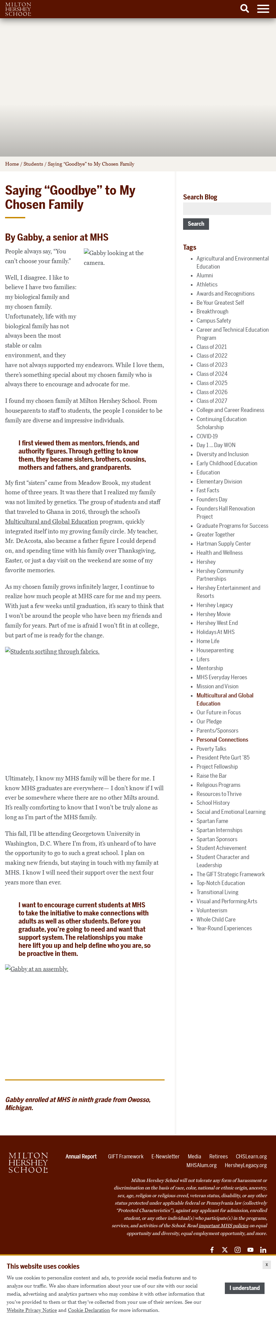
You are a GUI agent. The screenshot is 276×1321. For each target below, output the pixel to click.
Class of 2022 (212, 355)
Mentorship (210, 668)
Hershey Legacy (215, 605)
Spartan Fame (212, 821)
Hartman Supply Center (224, 543)
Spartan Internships (219, 830)
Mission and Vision (218, 686)
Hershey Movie (214, 614)
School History (213, 802)
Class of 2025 (212, 383)
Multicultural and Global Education (51, 521)
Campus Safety (214, 320)
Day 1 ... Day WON (216, 445)
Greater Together (216, 534)
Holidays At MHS (216, 632)
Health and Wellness (220, 552)
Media (194, 1156)
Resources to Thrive (219, 794)
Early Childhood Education (227, 463)
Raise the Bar (212, 775)
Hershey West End (217, 623)
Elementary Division (219, 481)
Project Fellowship (217, 766)
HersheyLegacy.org (246, 1165)
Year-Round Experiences (224, 928)
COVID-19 (207, 436)
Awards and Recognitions (225, 293)
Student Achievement (222, 848)
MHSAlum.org (201, 1165)
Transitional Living (217, 892)
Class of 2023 (212, 364)
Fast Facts (208, 490)
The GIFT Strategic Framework (231, 874)
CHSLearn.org (251, 1156)
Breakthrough (213, 311)
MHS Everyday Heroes (222, 677)
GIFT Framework (125, 1156)
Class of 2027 (212, 400)
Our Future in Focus (219, 712)
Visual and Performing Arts (227, 901)
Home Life (208, 641)
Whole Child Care (216, 919)
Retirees (218, 1156)
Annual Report (81, 1156)
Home (12, 164)
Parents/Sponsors (217, 730)
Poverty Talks (211, 748)
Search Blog (200, 197)
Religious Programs (218, 784)
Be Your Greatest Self (220, 302)
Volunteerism (212, 910)
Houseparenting (215, 650)
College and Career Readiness (230, 410)
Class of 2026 (212, 392)
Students (33, 164)
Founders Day (212, 499)
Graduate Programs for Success (232, 525)
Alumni (205, 275)
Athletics (207, 284)
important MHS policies (223, 1226)
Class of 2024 (212, 373)
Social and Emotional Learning (231, 811)
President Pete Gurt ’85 (223, 757)
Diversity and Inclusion (223, 454)
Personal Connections (222, 739)
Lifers (203, 659)
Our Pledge (209, 721)
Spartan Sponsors (217, 839)
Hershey (206, 561)
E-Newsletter (165, 1156)
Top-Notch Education (221, 883)
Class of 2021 (212, 346)
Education (208, 472)
